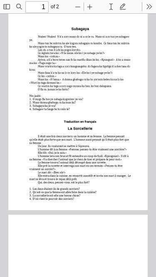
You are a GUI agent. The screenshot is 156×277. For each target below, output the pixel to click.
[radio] (111, 6)
